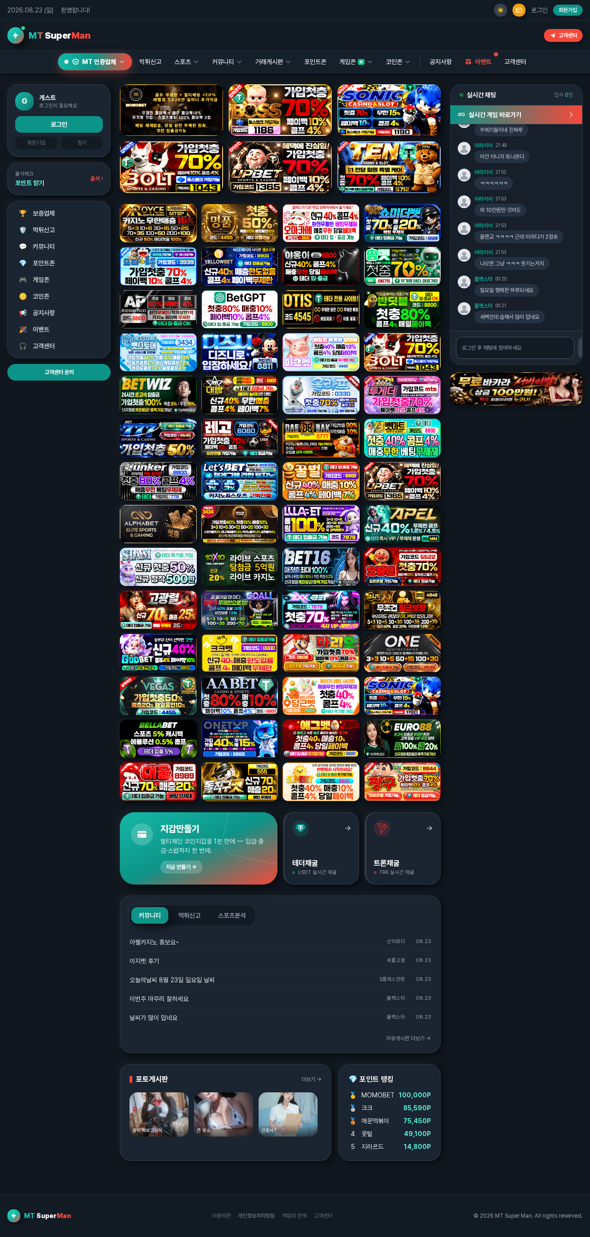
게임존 (34, 279)
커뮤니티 (37, 246)
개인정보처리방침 (256, 1216)
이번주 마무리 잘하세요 (159, 998)
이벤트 (34, 329)
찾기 (82, 143)
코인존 (34, 296)
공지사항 (441, 61)
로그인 (539, 10)
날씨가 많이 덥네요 (153, 1017)
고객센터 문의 (59, 372)
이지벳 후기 (144, 961)
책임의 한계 (294, 1216)
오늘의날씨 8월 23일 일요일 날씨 (172, 980)
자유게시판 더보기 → (408, 1038)
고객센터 (568, 35)
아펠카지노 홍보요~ (154, 942)
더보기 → (311, 1079)
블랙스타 (483, 279)
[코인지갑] (519, 10)
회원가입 (568, 10)
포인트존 (315, 61)
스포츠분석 (232, 915)
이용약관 (221, 1216)
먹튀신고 (37, 230)
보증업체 (37, 213)
